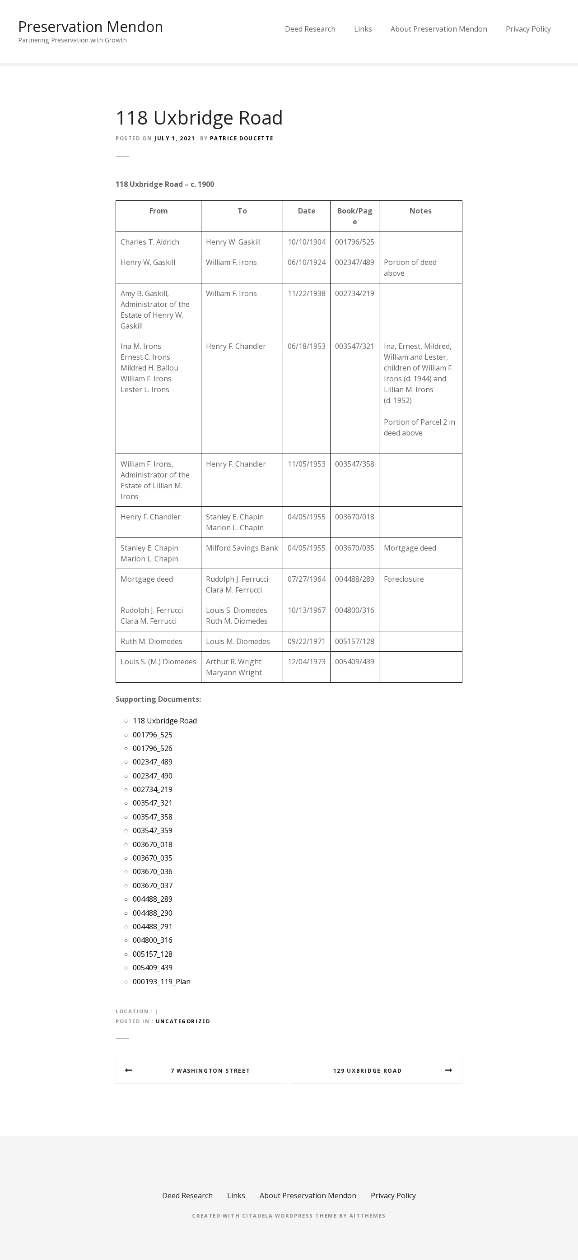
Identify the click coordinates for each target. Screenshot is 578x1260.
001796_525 (152, 735)
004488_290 (152, 913)
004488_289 (152, 899)
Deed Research (310, 29)
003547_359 (152, 830)
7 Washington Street (211, 1071)
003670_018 (152, 844)
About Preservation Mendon (439, 29)
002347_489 (152, 762)
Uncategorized (183, 1021)
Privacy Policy (528, 29)
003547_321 (152, 803)
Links (363, 29)
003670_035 (152, 858)
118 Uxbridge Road (165, 721)
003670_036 (152, 871)
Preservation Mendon (90, 26)
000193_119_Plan (162, 982)
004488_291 (152, 926)
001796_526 (152, 748)
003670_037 (152, 885)
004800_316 (152, 940)
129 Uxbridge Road (367, 1071)
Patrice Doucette (241, 138)
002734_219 (152, 789)
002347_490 (152, 776)
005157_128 (152, 954)
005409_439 (152, 968)
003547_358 (152, 817)
